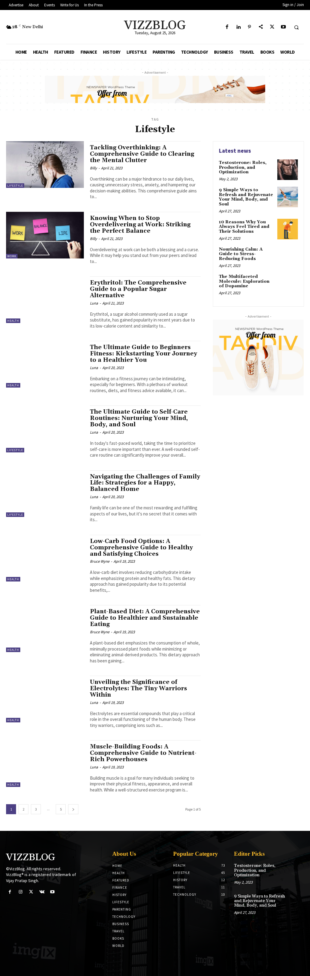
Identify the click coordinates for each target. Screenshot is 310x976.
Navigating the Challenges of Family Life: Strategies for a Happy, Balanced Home (145, 483)
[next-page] (73, 809)
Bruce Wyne (99, 561)
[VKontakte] (42, 892)
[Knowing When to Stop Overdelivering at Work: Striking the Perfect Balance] (45, 235)
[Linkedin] (238, 27)
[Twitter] (272, 27)
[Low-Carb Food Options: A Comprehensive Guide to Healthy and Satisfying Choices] (45, 558)
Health (13, 321)
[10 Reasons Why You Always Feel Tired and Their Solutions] (287, 229)
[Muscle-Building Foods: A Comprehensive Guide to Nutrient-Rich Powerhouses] (45, 763)
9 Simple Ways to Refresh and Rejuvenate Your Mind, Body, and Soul (246, 197)
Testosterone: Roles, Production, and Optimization (242, 167)
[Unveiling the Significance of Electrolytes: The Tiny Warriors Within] (45, 699)
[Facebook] (227, 27)
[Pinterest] (250, 27)
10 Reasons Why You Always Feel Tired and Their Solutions (244, 226)
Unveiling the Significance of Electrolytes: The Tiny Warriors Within (138, 688)
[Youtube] (283, 27)
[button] (296, 27)
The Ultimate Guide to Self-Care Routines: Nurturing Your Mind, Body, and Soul (139, 418)
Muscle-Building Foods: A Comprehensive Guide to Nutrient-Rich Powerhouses (143, 753)
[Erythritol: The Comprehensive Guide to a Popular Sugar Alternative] (45, 299)
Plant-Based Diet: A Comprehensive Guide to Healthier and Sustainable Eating (145, 618)
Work (11, 256)
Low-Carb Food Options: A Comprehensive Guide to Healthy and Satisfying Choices (141, 548)
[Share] (261, 27)
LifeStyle (15, 186)
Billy (93, 168)
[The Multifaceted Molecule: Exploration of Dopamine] (287, 283)
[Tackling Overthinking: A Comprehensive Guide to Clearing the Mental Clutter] (45, 164)
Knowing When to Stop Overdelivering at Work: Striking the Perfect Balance (140, 225)
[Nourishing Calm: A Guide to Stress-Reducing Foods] (287, 256)
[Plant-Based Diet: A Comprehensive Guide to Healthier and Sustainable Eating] (45, 628)
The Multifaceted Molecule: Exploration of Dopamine (244, 281)
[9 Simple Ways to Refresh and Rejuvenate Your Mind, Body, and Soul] (287, 197)
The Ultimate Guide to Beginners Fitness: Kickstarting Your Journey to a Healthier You (143, 354)
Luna (94, 303)
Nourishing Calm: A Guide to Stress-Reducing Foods (241, 254)
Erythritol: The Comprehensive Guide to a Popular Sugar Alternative (138, 289)
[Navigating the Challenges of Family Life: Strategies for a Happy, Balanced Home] (45, 493)
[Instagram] (20, 892)
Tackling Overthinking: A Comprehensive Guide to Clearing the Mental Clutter (142, 154)
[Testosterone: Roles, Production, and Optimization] (287, 169)
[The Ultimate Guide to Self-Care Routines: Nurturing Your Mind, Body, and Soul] (45, 428)
